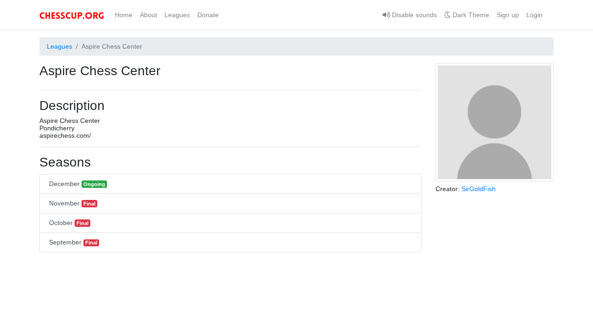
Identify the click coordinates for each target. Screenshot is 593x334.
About (148, 15)
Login (534, 15)
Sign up (508, 15)
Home (125, 15)
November (72, 203)
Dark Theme (470, 15)
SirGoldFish (478, 189)
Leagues (177, 15)
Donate (208, 15)
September (73, 242)
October (68, 222)
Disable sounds (413, 15)
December (77, 183)
